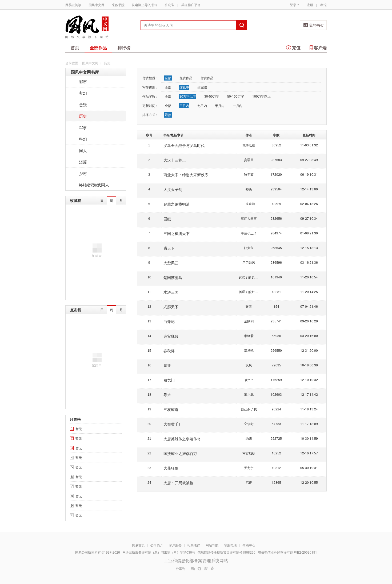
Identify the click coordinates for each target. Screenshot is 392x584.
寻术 (167, 394)
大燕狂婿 (170, 468)
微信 (193, 568)
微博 (206, 568)
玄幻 (83, 93)
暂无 (78, 428)
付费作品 (207, 77)
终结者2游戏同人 (94, 184)
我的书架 (316, 25)
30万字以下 (187, 96)
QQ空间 (212, 568)
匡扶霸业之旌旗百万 (180, 453)
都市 (83, 81)
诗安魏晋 (170, 336)
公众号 (169, 4)
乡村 (83, 173)
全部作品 (98, 48)
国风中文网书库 (85, 72)
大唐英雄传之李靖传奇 (182, 438)
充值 (296, 48)
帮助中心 (248, 545)
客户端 (320, 48)
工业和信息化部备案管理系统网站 (196, 560)
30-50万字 (211, 96)
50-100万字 (235, 96)
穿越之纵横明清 (176, 204)
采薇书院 (118, 4)
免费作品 (185, 77)
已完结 (202, 87)
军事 (83, 127)
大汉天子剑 (172, 189)
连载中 (184, 87)
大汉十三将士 (174, 160)
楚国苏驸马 (172, 277)
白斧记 (169, 321)
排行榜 (124, 48)
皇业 (167, 365)
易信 (199, 568)
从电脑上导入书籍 (144, 4)
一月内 (237, 105)
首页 (75, 48)
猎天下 (169, 248)
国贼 (167, 218)
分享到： (182, 568)
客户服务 (175, 545)
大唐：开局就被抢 (178, 482)
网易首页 (138, 545)
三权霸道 (170, 409)
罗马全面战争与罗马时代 (184, 145)
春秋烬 (169, 350)
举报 (323, 4)
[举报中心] (341, 552)
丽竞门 (169, 380)
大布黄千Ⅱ (171, 424)
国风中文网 (97, 4)
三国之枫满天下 (176, 233)
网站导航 (212, 545)
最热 (168, 114)
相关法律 (193, 545)
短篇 (83, 162)
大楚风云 (170, 262)
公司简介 (156, 545)
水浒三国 (170, 292)
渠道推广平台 (191, 4)
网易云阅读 (73, 4)
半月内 (220, 105)
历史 (83, 116)
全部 (168, 77)
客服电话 (230, 545)
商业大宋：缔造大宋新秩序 (185, 174)
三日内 (184, 105)
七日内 (202, 105)
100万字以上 (261, 96)
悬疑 (83, 104)
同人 (83, 150)
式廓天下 (170, 306)
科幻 (83, 139)
